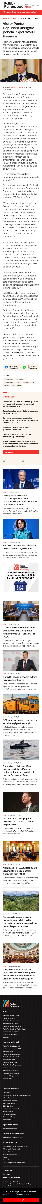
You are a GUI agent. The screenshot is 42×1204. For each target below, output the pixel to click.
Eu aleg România (8, 1111)
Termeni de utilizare (11, 1178)
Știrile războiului (8, 1106)
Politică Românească (9, 1103)
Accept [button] (21, 1200)
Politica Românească (10, 18)
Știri (20, 18)
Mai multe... (9, 452)
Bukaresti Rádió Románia (11, 1070)
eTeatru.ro (6, 1037)
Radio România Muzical (10, 1023)
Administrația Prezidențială (11, 1149)
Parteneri (7, 1174)
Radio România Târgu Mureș (12, 1065)
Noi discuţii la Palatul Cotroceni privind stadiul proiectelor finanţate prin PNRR (21, 861)
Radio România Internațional (12, 1026)
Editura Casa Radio (9, 1098)
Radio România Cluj (9, 1051)
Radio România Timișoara (11, 1068)
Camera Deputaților (9, 1160)
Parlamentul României (10, 1154)
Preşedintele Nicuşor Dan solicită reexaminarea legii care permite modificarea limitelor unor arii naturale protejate (21, 964)
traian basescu (19, 379)
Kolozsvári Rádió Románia (11, 1073)
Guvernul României (9, 1152)
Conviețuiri (6, 1092)
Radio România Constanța (11, 1054)
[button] (30, 1194)
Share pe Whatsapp (32, 367)
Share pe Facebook (13, 367)
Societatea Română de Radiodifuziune (15, 1146)
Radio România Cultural (10, 1021)
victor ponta (8, 379)
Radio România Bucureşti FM (12, 1048)
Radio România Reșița (10, 1062)
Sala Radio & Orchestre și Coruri (13, 1137)
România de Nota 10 (9, 1114)
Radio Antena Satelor (9, 1018)
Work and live (7, 1119)
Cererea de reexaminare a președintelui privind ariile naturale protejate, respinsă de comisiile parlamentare (21, 912)
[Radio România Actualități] (17, 5)
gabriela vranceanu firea (12, 382)
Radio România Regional (11, 1108)
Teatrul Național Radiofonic (11, 1034)
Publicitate (7, 1171)
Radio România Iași (9, 1059)
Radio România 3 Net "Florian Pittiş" (14, 1029)
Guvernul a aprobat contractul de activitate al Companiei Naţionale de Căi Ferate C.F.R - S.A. (21, 420)
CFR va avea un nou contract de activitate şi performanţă (21, 435)
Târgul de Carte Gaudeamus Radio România (17, 1095)
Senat (5, 1157)
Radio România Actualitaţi (11, 1015)
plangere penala (29, 382)
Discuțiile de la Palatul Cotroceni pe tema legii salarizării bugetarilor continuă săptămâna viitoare (21, 404)
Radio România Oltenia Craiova (13, 1057)
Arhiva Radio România (10, 1100)
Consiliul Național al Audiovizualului (14, 1162)
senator (6, 385)
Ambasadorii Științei (9, 1117)
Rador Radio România (10, 1128)
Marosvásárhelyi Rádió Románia (13, 1076)
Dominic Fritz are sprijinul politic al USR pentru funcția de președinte (21, 812)
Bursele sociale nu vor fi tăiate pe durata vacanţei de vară (21, 412)
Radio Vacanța (7, 1078)
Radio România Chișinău (11, 1031)
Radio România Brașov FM (11, 1046)
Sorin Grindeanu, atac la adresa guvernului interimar (21, 428)
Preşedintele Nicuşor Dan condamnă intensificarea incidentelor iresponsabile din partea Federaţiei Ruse (21, 443)
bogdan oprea (16, 385)
